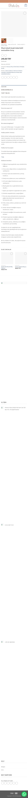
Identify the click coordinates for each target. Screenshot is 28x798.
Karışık (2, 68)
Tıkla (2, 157)
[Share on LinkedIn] (16, 77)
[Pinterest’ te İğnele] (14, 77)
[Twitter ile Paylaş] (8, 77)
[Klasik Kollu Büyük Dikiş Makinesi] (7, 258)
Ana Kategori (12, 44)
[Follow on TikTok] (8, 783)
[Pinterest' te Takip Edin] (14, 783)
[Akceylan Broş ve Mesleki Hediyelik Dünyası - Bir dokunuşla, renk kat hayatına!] (13, 5)
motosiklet (3, 72)
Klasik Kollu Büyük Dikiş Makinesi (7, 267)
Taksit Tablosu (5, 93)
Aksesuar (8, 66)
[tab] (14, 86)
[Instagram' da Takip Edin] (5, 783)
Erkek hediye (21, 44)
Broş (12, 66)
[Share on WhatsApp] (2, 77)
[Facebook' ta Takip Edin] (2, 783)
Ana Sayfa (4, 44)
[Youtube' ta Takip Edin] (16, 783)
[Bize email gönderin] (11, 783)
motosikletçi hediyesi (5, 74)
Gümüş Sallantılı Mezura (20, 266)
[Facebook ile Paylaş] (5, 77)
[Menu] (2, 5)
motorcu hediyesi (9, 70)
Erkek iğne (4, 45)
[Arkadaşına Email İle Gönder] (11, 77)
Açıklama (3, 86)
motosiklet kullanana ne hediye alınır (14, 72)
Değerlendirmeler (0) (7, 89)
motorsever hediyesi (17, 70)
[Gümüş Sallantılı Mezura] (21, 258)
